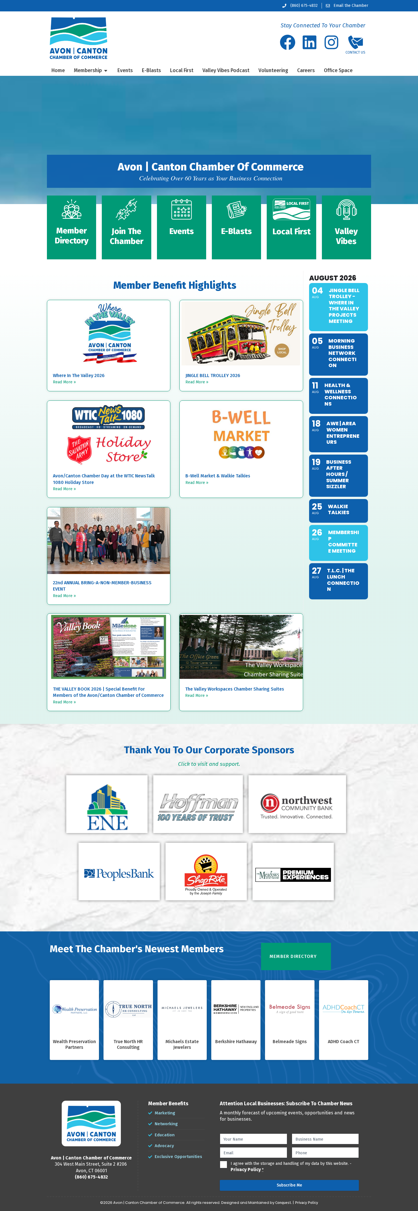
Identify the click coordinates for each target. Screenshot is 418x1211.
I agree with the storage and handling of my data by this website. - (291, 1166)
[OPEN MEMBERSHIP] (105, 71)
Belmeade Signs (290, 1041)
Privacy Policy (246, 1169)
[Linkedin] (309, 42)
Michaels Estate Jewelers (182, 1044)
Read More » (64, 382)
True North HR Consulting (128, 1044)
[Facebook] (287, 42)
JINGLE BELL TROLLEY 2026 (212, 375)
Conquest (283, 1202)
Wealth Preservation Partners (74, 1044)
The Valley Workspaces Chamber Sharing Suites (234, 689)
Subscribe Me (289, 1185)
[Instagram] (331, 42)
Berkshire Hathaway (236, 1041)
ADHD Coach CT (343, 1041)
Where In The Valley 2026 (79, 375)
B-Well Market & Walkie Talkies (217, 476)
